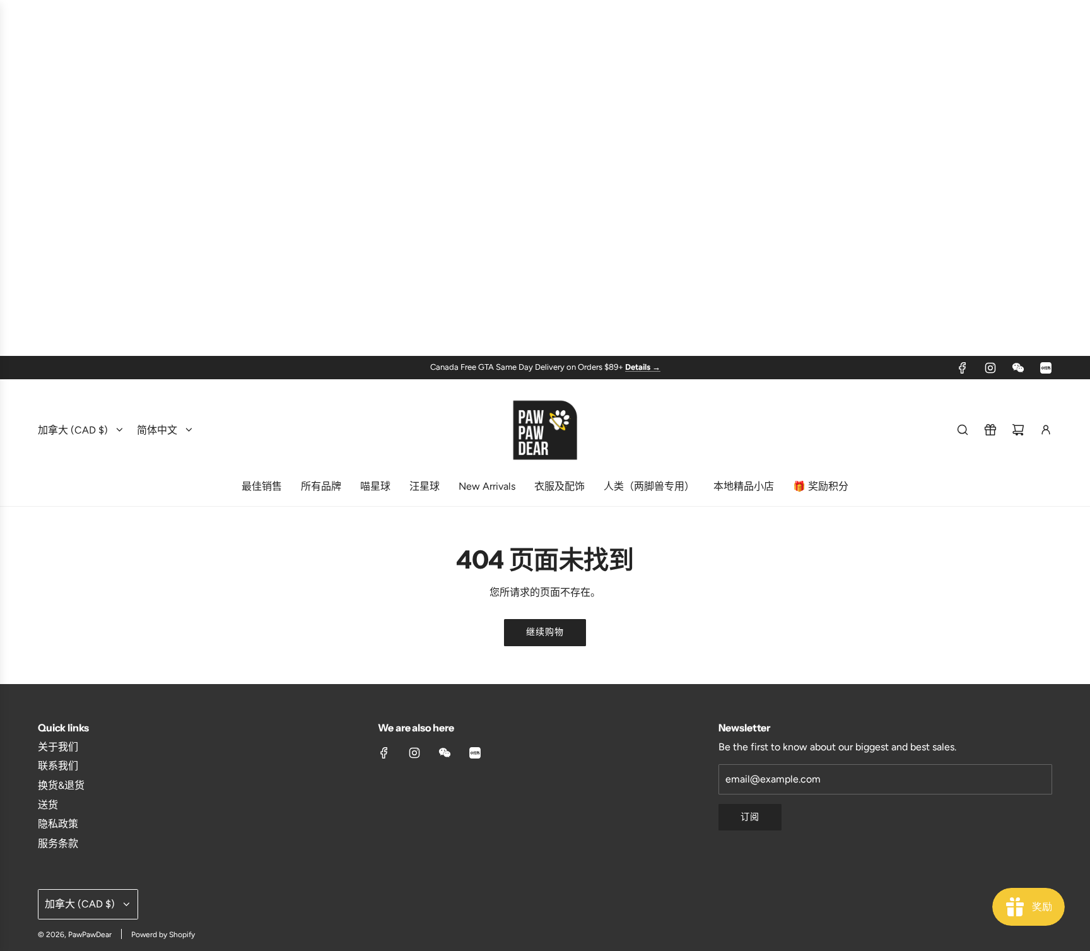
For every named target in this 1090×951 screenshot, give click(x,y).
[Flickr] (1018, 368)
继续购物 (545, 632)
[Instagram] (990, 368)
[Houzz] (1046, 368)
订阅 (750, 817)
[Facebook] (962, 368)
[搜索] (962, 430)
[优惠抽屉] (990, 430)
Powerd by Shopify (163, 934)
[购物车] (1018, 430)
